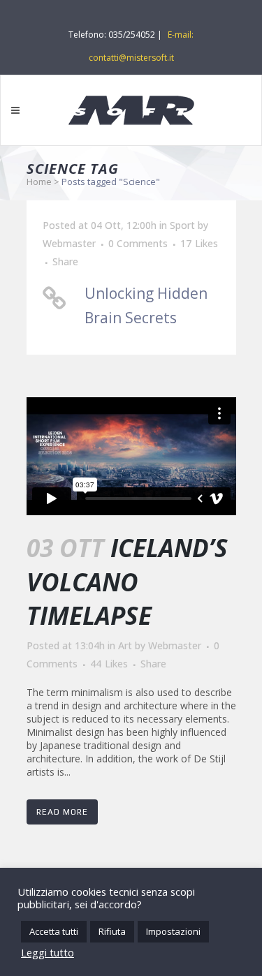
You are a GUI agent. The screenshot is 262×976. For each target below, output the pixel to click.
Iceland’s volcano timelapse (127, 581)
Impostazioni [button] (173, 931)
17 (199, 244)
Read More (62, 812)
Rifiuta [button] (112, 931)
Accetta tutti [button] (53, 931)
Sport (182, 225)
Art (125, 645)
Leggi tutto (47, 952)
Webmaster (69, 243)
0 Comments (138, 243)
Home (39, 181)
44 (109, 664)
